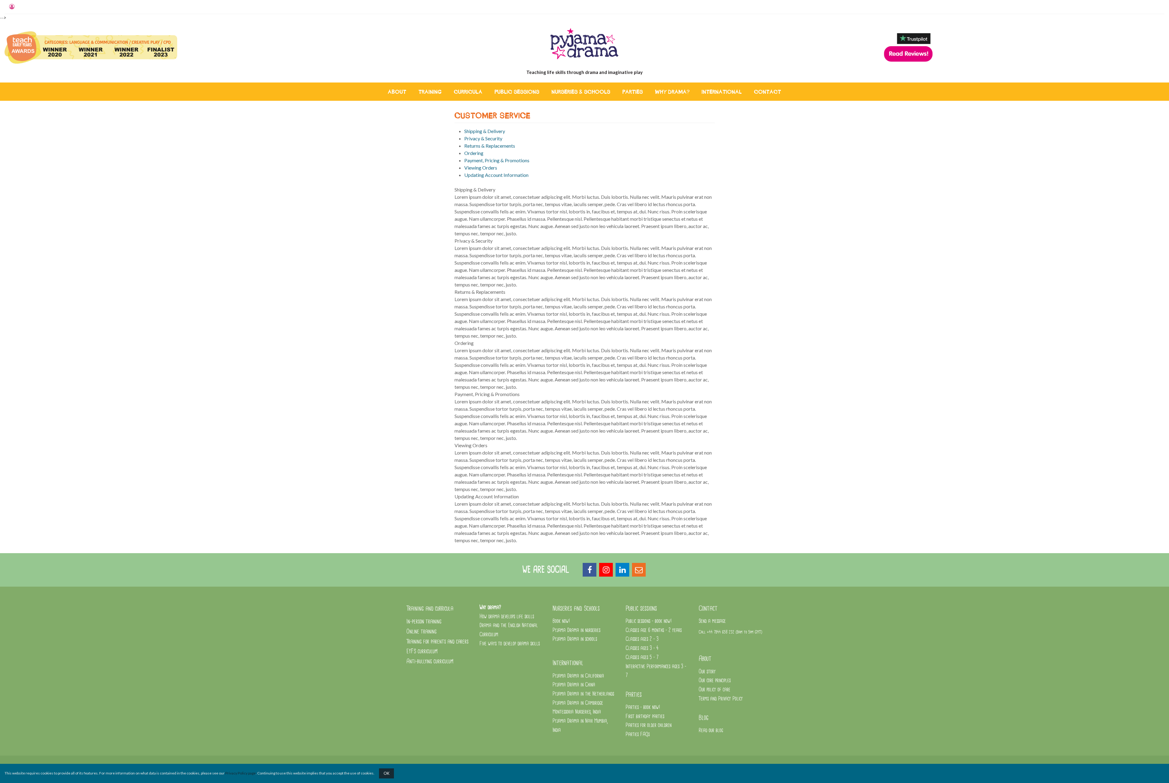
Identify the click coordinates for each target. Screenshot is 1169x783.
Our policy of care (714, 689)
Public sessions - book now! (649, 621)
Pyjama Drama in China (574, 685)
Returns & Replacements (489, 146)
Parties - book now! (643, 707)
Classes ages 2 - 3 (642, 639)
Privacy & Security (483, 138)
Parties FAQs (638, 734)
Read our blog (711, 730)
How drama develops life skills (506, 616)
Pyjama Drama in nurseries (576, 630)
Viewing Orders (480, 167)
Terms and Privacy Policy (721, 699)
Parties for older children (649, 725)
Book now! (561, 621)
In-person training (423, 621)
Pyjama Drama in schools (575, 639)
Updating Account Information (496, 175)
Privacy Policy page (240, 773)
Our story (707, 672)
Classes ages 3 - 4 (642, 648)
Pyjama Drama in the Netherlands (583, 694)
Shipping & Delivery (484, 131)
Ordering (473, 153)
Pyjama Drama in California (578, 676)
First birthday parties (645, 716)
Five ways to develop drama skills (509, 644)
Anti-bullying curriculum (429, 661)
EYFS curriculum (421, 651)
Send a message (712, 621)
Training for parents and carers (437, 641)
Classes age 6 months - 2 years (654, 630)
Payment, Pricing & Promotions (496, 160)
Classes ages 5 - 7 (642, 657)
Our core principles (715, 680)
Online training (421, 631)
